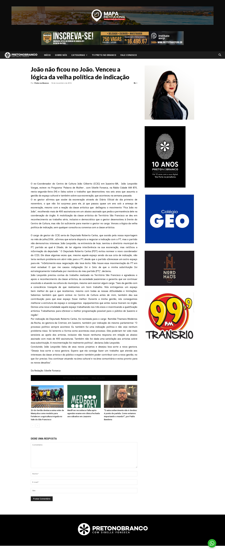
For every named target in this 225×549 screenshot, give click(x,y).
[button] (219, 55)
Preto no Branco (41, 83)
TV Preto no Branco (104, 55)
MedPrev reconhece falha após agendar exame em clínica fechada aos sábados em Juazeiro (83, 413)
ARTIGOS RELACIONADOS (75, 378)
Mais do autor (98, 378)
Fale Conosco (128, 55)
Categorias (78, 55)
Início (47, 55)
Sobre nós (61, 55)
